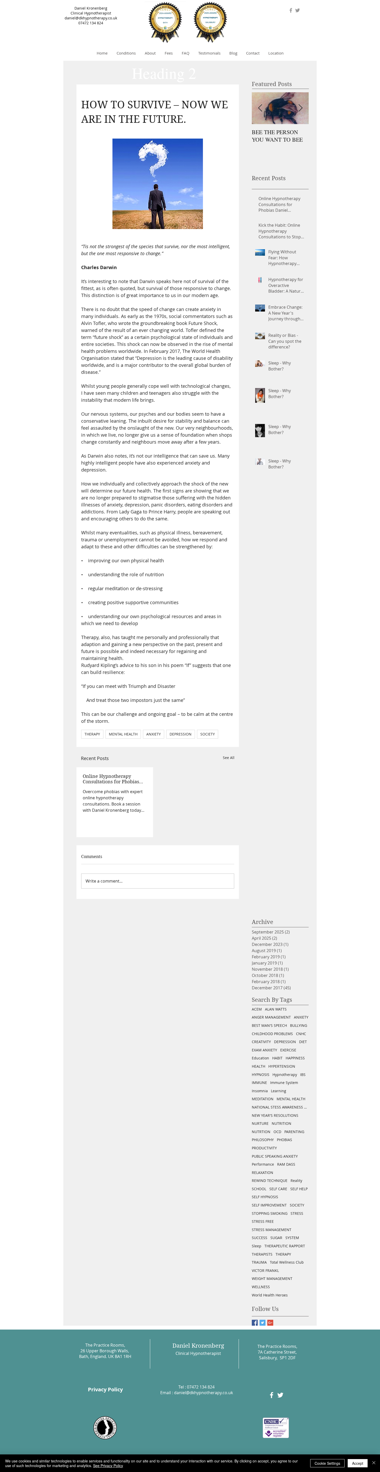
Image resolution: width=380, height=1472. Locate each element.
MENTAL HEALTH (123, 734)
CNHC (301, 1033)
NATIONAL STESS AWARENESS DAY (280, 1107)
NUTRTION (261, 1131)
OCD (277, 1131)
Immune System (284, 1082)
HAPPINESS (295, 1058)
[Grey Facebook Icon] (291, 10)
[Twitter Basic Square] (262, 1323)
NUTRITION (281, 1123)
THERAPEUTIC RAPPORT (284, 1245)
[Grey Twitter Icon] (297, 10)
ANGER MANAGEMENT (271, 1017)
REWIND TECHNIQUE (269, 1180)
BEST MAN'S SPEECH (269, 1025)
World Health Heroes (270, 1295)
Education (260, 1058)
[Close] (374, 1463)
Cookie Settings (327, 1463)
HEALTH (258, 1066)
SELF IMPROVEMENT (269, 1205)
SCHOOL (259, 1188)
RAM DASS (286, 1164)
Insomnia (260, 1090)
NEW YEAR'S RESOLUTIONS (275, 1115)
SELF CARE (278, 1188)
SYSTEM (292, 1237)
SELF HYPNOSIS (265, 1196)
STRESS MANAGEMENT (271, 1229)
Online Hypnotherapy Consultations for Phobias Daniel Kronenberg (111, 778)
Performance (263, 1164)
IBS (303, 1074)
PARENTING (294, 1131)
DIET (303, 1041)
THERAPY (92, 734)
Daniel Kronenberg (90, 8)
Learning (278, 1090)
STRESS (297, 1213)
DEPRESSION (181, 734)
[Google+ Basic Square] (270, 1323)
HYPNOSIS (260, 1074)
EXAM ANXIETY (264, 1050)
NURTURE (260, 1123)
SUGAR (276, 1237)
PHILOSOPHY (263, 1139)
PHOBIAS (284, 1139)
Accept (357, 1463)
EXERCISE (288, 1050)
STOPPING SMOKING (269, 1213)
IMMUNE (259, 1082)
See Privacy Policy (108, 1465)
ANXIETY (153, 734)
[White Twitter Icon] (280, 1395)
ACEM (257, 1009)
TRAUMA (259, 1262)
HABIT (277, 1058)
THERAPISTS (262, 1254)
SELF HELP (299, 1188)
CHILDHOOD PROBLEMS (272, 1033)
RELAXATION (262, 1172)
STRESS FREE (263, 1221)
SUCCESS (259, 1237)
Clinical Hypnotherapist (91, 13)
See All (228, 757)
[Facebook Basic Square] (255, 1323)
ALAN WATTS (276, 1009)
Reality (296, 1180)
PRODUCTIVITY (264, 1147)
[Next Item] (300, 108)
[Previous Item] (260, 108)
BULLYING (298, 1025)
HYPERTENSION (281, 1066)
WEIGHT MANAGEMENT (272, 1278)
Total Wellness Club (287, 1262)
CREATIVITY (261, 1041)
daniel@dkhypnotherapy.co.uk (91, 18)
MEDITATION (262, 1098)
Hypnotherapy (284, 1074)
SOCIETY (207, 734)
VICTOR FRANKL (265, 1270)
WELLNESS (261, 1286)
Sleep (256, 1245)
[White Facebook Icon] (272, 1395)
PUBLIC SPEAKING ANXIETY (275, 1156)
